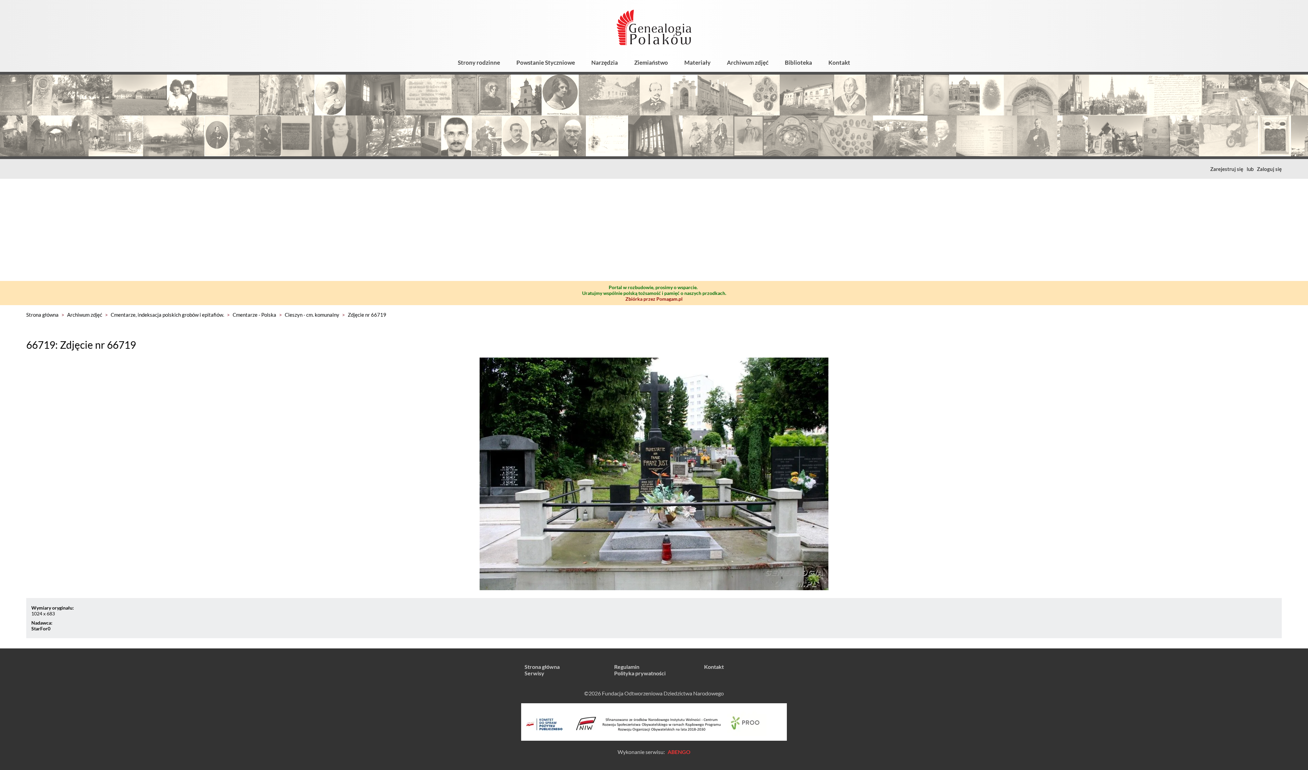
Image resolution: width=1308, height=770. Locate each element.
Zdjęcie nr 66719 (367, 315)
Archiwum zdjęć (747, 62)
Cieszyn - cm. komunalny (312, 315)
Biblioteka (798, 62)
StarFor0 (40, 628)
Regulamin (626, 666)
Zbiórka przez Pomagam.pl (654, 299)
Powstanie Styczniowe (545, 62)
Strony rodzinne (479, 62)
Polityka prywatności (640, 673)
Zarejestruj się (1226, 169)
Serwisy (534, 673)
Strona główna (42, 315)
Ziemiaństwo (651, 62)
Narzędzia (604, 62)
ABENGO (679, 752)
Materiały (697, 62)
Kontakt (839, 62)
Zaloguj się (1269, 169)
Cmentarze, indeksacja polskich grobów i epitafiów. (167, 315)
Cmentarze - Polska (254, 315)
